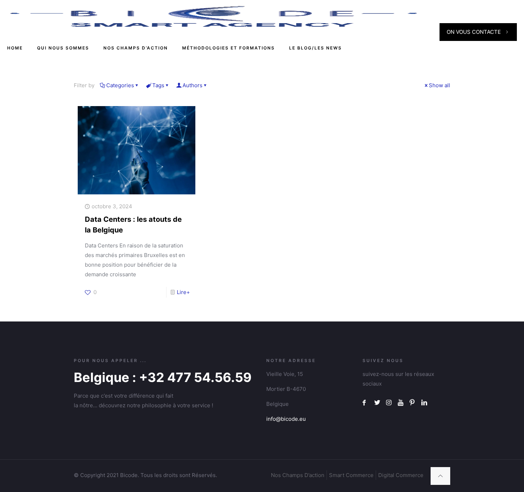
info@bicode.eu (286, 418)
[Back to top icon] (440, 476)
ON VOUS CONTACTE (474, 31)
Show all (439, 85)
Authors (192, 85)
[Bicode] (213, 16)
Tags (158, 85)
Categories (120, 85)
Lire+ (183, 292)
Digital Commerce (400, 475)
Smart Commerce (351, 475)
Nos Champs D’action (297, 475)
